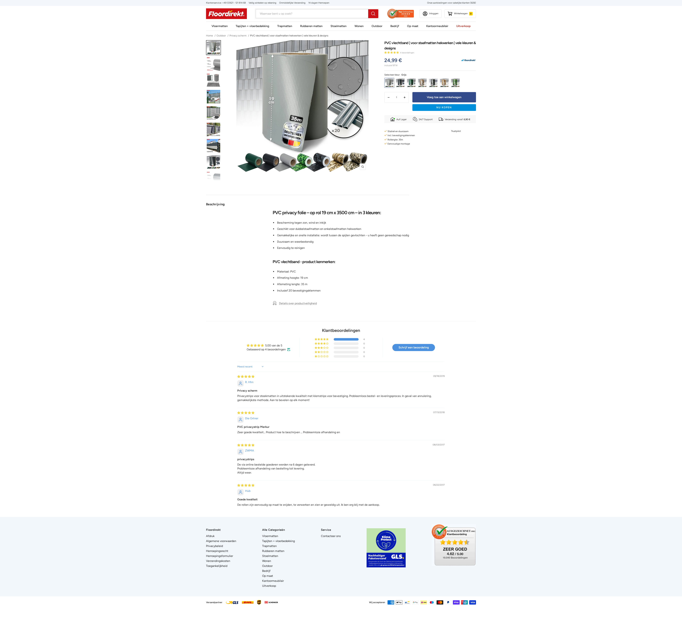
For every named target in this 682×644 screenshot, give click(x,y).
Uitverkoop (463, 26)
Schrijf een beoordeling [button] (414, 347)
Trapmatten (284, 26)
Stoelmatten (339, 26)
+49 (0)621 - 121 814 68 (234, 2)
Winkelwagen (463, 13)
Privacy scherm (238, 35)
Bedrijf (394, 26)
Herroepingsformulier (219, 556)
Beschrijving (215, 204)
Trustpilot (456, 131)
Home (209, 35)
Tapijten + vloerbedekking (252, 26)
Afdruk (210, 536)
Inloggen (433, 13)
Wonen (359, 26)
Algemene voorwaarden (221, 541)
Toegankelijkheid (216, 566)
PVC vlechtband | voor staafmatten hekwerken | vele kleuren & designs (289, 35)
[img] (245, 376)
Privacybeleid (214, 546)
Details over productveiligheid (298, 303)
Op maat (412, 26)
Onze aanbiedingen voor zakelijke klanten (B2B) (451, 2)
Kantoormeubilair (437, 26)
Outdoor (377, 26)
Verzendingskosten (218, 561)
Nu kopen (444, 107)
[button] (391, 52)
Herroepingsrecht (217, 551)
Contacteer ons (331, 536)
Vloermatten (220, 26)
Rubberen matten (311, 26)
